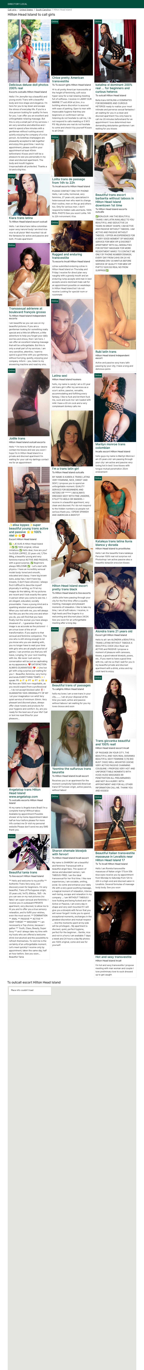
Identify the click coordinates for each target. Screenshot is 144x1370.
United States (26, 9)
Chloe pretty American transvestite (68, 79)
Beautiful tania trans (23, 872)
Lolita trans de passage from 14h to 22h (68, 180)
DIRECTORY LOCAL (17, 4)
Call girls (12, 9)
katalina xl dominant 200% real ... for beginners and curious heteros (113, 88)
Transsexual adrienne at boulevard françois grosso (27, 310)
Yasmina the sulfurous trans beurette (71, 770)
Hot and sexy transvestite (113, 957)
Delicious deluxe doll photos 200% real (28, 86)
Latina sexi (59, 375)
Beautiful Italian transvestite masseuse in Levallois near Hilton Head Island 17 (115, 856)
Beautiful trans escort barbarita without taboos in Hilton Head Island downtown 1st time (114, 200)
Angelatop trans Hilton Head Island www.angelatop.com (24, 793)
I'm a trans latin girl (65, 468)
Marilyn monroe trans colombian (110, 445)
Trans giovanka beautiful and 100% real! (112, 742)
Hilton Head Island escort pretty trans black (70, 587)
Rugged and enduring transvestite (67, 256)
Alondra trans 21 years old (113, 631)
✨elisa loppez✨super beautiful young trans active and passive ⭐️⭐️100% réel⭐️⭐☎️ (28, 530)
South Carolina (43, 9)
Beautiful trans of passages (71, 685)
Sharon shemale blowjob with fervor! (69, 852)
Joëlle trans (17, 438)
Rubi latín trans (105, 351)
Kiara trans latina (21, 218)
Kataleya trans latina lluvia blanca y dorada (113, 543)
